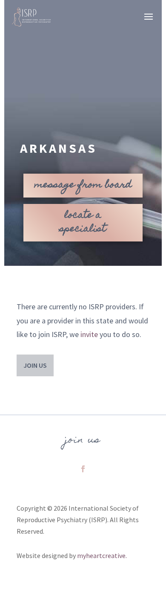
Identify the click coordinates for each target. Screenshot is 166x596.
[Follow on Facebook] (83, 469)
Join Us (35, 365)
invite (89, 334)
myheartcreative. (102, 555)
